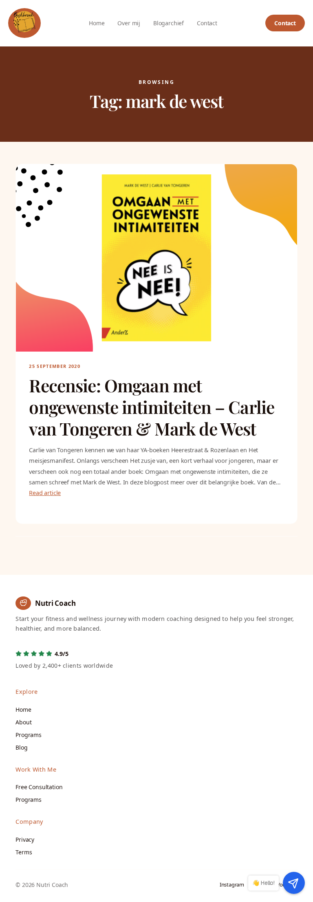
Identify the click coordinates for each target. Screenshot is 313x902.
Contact (285, 23)
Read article (45, 492)
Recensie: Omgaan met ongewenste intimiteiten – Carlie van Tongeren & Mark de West (151, 407)
